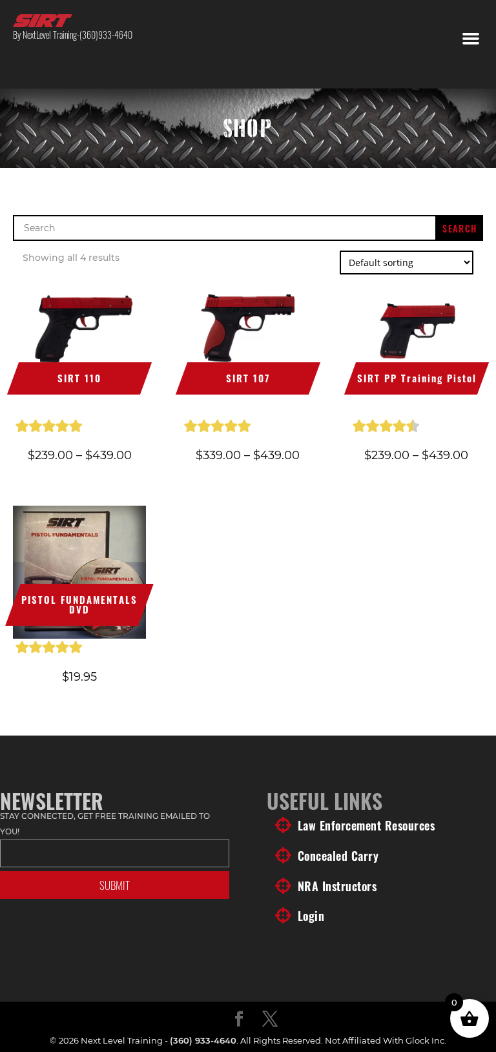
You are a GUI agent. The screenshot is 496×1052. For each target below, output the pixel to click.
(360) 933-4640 (203, 1040)
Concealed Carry (338, 855)
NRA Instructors (337, 886)
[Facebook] (239, 1019)
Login (311, 915)
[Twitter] (270, 1019)
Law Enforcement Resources (366, 825)
